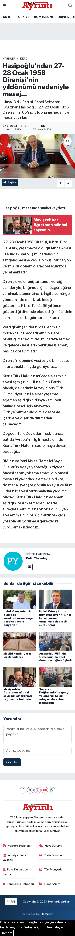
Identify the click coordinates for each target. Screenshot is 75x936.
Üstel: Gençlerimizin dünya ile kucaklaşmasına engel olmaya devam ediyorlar (18, 618)
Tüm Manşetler (54, 869)
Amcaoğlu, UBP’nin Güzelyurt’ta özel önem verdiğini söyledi (55, 657)
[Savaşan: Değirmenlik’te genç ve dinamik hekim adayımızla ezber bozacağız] (55, 677)
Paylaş (12, 182)
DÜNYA (63, 17)
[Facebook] (23, 790)
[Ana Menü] (4, 6)
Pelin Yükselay (36, 558)
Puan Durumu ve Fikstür (15, 871)
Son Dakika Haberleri (20, 883)
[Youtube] (44, 790)
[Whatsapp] (52, 790)
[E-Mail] (29, 567)
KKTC (7, 17)
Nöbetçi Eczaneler (20, 845)
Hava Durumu (53, 845)
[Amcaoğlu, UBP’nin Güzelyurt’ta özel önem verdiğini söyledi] (55, 641)
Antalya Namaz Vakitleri (15, 857)
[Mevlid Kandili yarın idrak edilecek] (19, 641)
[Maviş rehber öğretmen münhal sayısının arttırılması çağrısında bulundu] (19, 677)
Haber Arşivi (52, 883)
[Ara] (70, 6)
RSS (12, 901)
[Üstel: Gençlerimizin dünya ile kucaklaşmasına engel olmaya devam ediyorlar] (19, 599)
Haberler (9, 58)
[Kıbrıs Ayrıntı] (37, 5)
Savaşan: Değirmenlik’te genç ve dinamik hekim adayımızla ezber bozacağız (53, 696)
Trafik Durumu (53, 855)
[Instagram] (37, 790)
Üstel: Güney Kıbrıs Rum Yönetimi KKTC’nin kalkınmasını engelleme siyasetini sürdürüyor (55, 618)
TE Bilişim (47, 914)
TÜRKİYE (22, 17)
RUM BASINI (43, 17)
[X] (30, 790)
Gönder (12, 762)
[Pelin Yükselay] (13, 561)
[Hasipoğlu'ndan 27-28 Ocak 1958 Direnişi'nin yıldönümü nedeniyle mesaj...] (37, 156)
